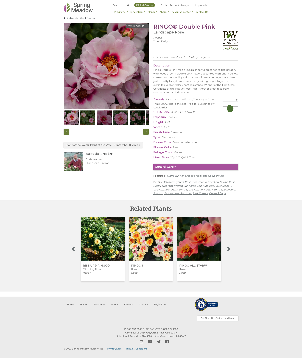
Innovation (136, 12)
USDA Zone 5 (161, 189)
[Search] (128, 5)
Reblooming (216, 175)
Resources (99, 304)
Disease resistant (196, 175)
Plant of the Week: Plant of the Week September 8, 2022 (102, 144)
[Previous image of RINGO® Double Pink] (66, 132)
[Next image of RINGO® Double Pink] (146, 132)
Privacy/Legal (114, 348)
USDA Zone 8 (214, 189)
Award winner (175, 175)
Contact (143, 304)
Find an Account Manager (175, 5)
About (163, 12)
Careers (128, 304)
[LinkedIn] (142, 341)
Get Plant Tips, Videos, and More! (218, 318)
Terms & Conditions (136, 348)
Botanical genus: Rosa (177, 182)
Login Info (201, 5)
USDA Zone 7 (196, 189)
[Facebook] (167, 341)
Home (70, 304)
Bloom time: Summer (178, 193)
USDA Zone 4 (223, 185)
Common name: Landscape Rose (214, 182)
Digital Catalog (144, 5)
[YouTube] (150, 341)
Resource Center (181, 12)
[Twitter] (159, 341)
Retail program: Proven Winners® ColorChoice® (183, 185)
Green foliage (217, 193)
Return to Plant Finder (81, 18)
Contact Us (202, 12)
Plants (151, 12)
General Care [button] (164, 166)
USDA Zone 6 (179, 189)
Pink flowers (200, 193)
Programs (120, 12)
